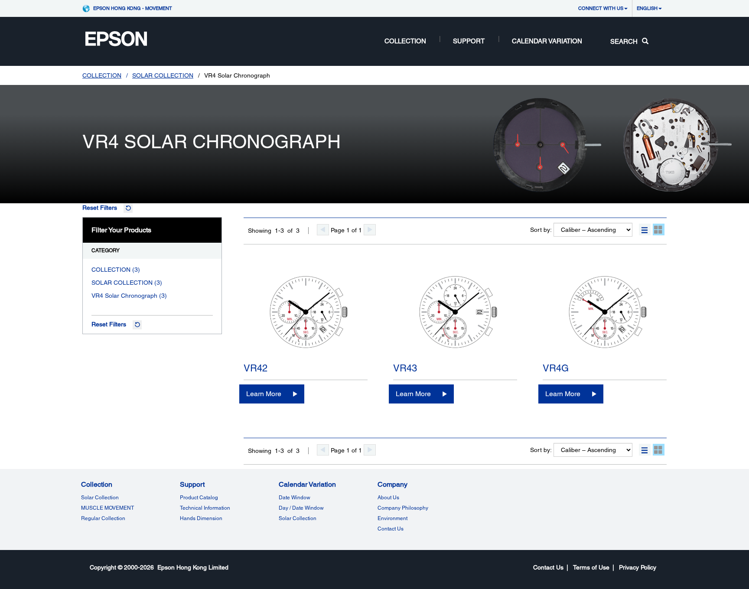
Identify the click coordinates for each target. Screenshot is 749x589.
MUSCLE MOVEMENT (107, 508)
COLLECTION (405, 41)
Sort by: (541, 229)
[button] (645, 229)
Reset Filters (99, 207)
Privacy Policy (637, 567)
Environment (392, 518)
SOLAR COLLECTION (162, 75)
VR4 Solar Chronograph (124, 295)
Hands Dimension (201, 518)
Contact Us (391, 529)
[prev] (323, 229)
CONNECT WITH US (600, 8)
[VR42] (306, 313)
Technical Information (205, 508)
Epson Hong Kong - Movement (132, 8)
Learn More (263, 394)
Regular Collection (103, 518)
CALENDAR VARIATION (547, 41)
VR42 (255, 368)
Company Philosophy (403, 508)
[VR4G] (605, 313)
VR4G (556, 368)
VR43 (405, 368)
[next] (370, 229)
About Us (388, 498)
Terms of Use (591, 567)
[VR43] (455, 313)
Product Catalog (199, 498)
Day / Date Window (301, 508)
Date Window (294, 498)
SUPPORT (469, 41)
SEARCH (624, 41)
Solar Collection (100, 498)
